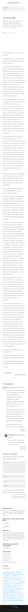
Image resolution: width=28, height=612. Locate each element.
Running (5, 593)
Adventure (18, 21)
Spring (16, 595)
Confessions (15, 22)
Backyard (13, 572)
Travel (7, 599)
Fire (20, 22)
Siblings (12, 593)
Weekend (19, 598)
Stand (19, 595)
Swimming (10, 597)
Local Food (18, 585)
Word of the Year (8, 601)
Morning (19, 586)
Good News (13, 23)
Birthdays (14, 574)
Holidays (19, 583)
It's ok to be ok (18, 374)
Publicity (18, 590)
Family (5, 581)
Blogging (19, 574)
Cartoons (11, 576)
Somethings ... (9, 372)
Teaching (13, 26)
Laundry (11, 585)
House (23, 583)
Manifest (18, 23)
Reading (11, 592)
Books (8, 576)
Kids (7, 584)
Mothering (5, 588)
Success (8, 26)
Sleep (17, 593)
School (9, 593)
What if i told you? (7, 560)
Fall (21, 579)
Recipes (19, 592)
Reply (23, 429)
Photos (8, 590)
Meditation (5, 25)
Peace (16, 25)
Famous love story (6, 556)
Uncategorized (13, 599)
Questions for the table (7, 558)
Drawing (6, 579)
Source (20, 25)
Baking (16, 572)
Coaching (19, 576)
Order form (6, 548)
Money (17, 586)
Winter (22, 599)
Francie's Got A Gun (17, 581)
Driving (13, 579)
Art (10, 572)
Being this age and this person (9, 562)
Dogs (4, 579)
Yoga (4, 602)
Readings (15, 592)
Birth (11, 574)
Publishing (5, 592)
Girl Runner (8, 583)
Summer (5, 597)
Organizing (12, 25)
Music (10, 588)
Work (7, 27)
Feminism (9, 581)
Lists (14, 585)
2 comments (13, 27)
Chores (10, 22)
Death (24, 577)
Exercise (17, 579)
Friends (5, 23)
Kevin (4, 585)
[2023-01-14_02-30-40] (14, 41)
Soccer (21, 593)
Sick (15, 593)
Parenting (20, 588)
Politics (14, 590)
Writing (20, 600)
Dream (10, 579)
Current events (18, 578)
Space (4, 26)
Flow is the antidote (7, 553)
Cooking (13, 577)
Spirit (12, 595)
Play (11, 590)
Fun (8, 23)
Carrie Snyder (11, 435)
